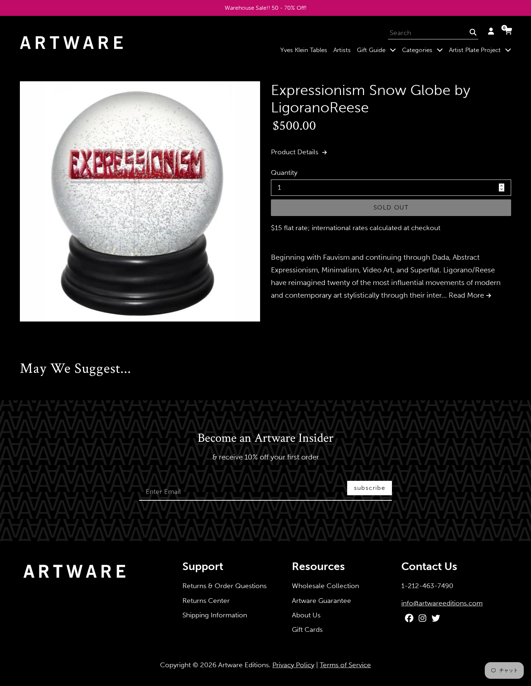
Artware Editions (243, 665)
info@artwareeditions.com (442, 603)
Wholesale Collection (325, 586)
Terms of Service (345, 665)
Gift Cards (307, 629)
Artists (342, 49)
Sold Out (391, 207)
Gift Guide (378, 49)
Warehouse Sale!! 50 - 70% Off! (266, 7)
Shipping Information (214, 615)
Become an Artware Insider (265, 438)
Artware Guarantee (321, 600)
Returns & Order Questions (224, 586)
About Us (306, 615)
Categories (424, 49)
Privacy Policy (293, 665)
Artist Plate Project (481, 49)
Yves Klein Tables (303, 49)
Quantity (284, 172)
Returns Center (206, 600)
